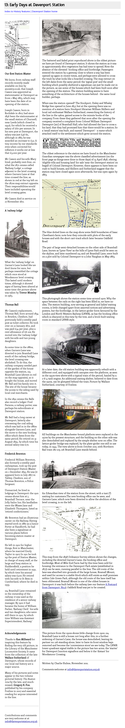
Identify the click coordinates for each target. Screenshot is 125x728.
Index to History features (17, 11)
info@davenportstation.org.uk (21, 721)
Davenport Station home (44, 11)
